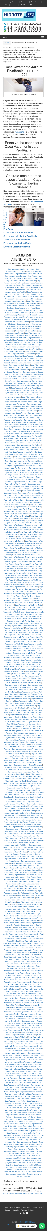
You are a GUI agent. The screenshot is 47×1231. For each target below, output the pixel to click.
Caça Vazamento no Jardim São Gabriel (23, 994)
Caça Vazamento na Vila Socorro (23, 670)
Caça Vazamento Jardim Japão (30, 1082)
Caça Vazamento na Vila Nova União (28, 605)
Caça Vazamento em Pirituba (26, 804)
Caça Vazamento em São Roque (23, 1157)
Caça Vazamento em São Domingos (24, 319)
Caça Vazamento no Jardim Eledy (22, 837)
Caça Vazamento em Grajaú (24, 728)
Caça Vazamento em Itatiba (16, 1174)
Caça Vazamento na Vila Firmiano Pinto (27, 527)
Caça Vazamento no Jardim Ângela (24, 758)
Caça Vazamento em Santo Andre (29, 1098)
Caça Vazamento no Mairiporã (25, 1165)
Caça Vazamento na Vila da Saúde (23, 498)
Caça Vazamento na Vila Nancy (23, 591)
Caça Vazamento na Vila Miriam (15, 577)
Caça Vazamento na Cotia (15, 1114)
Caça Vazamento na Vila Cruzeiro (23, 494)
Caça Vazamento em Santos (15, 1101)
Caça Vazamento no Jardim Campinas (21, 785)
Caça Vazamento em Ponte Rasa (25, 411)
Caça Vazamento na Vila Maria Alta (24, 572)
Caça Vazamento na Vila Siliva (26, 669)
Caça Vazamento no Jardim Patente (25, 920)
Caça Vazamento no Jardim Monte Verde (26, 904)
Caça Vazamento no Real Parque (25, 977)
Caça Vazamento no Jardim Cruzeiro (30, 808)
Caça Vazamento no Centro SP (23, 725)
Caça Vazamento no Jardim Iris (21, 866)
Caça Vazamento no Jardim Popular (25, 943)
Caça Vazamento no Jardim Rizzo (29, 954)
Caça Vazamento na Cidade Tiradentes (22, 377)
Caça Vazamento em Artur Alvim (22, 270)
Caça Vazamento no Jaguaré (31, 742)
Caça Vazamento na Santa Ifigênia (24, 422)
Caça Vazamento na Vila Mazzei (15, 472)
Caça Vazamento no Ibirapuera (25, 733)
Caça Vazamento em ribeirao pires (22, 1109)
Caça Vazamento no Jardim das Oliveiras (27, 827)
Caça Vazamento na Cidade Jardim (17, 365)
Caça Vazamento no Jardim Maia (23, 882)
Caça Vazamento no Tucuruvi (30, 1062)
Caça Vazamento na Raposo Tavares (21, 417)
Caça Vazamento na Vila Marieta (24, 402)
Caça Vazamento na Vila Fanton (23, 524)
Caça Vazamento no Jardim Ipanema (21, 865)
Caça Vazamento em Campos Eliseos (29, 274)
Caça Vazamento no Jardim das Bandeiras (21, 820)
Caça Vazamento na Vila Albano (29, 431)
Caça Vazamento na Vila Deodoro (16, 504)
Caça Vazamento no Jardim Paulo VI (27, 927)
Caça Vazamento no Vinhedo (32, 1172)
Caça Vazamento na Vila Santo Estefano (22, 656)
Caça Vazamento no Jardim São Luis (23, 1000)
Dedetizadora (24, 2)
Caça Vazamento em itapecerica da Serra (23, 1122)
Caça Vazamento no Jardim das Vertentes (21, 829)
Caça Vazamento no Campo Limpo (23, 1074)
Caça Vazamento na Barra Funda (26, 349)
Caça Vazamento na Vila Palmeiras (22, 610)
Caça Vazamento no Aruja (33, 1105)
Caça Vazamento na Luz (26, 395)
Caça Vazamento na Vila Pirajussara (24, 625)
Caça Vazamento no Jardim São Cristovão (26, 991)
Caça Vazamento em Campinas (22, 1118)
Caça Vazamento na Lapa (32, 390)
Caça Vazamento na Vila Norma (22, 596)
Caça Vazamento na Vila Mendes (24, 555)
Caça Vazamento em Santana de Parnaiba (25, 1147)
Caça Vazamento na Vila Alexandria (29, 436)
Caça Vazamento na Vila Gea (15, 534)
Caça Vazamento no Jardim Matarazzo (28, 765)
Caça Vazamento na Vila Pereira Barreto (27, 619)
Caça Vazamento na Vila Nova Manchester (20, 1073)
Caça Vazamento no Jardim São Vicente (20, 1009)
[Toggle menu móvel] (42, 37)
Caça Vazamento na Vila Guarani (22, 540)
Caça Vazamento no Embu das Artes (21, 1153)
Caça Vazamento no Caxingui (24, 724)
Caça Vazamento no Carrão (15, 721)
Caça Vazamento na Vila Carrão (22, 478)
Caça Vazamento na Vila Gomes (29, 536)
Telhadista (22, 5)
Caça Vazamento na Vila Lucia (30, 566)
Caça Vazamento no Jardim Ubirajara (22, 1035)
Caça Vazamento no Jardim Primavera (24, 944)
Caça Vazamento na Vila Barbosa (26, 456)
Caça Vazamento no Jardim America (25, 749)
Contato (30, 5)
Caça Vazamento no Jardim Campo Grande (23, 789)
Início (4, 2)
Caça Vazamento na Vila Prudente (29, 635)
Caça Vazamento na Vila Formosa (16, 529)
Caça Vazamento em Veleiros (26, 335)
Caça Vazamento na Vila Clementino (29, 486)
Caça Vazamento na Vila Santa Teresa (27, 653)
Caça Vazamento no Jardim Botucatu (25, 779)
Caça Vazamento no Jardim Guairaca (23, 850)
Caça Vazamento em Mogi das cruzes (21, 1108)
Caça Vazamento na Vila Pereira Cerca (21, 621)
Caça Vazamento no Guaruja (27, 1142)
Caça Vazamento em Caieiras (32, 1160)
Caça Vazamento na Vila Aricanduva (23, 453)
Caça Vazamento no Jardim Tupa (24, 1034)
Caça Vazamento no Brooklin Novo (23, 705)
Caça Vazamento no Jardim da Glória (21, 811)
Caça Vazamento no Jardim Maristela (21, 897)
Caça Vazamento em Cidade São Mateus (21, 376)
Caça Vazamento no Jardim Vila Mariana (27, 1048)
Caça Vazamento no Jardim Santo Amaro (27, 982)
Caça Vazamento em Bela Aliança (23, 350)
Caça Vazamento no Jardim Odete (28, 911)
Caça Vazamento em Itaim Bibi (25, 289)
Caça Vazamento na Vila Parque (25, 614)
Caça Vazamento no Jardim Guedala (29, 856)
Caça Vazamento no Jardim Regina (25, 950)
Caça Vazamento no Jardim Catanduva (29, 797)
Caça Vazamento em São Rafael (23, 327)
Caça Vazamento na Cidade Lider (17, 369)
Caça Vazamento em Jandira (31, 1151)
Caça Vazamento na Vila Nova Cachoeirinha (23, 597)
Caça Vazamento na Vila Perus (22, 622)
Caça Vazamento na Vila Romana (24, 641)
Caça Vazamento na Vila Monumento (23, 583)
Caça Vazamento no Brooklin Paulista (22, 706)
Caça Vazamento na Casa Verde (25, 358)
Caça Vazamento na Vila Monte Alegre (24, 582)
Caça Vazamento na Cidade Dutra (31, 363)
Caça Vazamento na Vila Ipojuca (23, 556)
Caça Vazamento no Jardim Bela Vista (21, 772)
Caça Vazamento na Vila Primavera (24, 631)
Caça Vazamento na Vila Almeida (16, 438)
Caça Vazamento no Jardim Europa (31, 840)
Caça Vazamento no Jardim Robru (16, 957)
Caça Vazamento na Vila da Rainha (25, 497)
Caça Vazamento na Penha (27, 406)
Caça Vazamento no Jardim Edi (24, 836)
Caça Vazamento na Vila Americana (23, 441)
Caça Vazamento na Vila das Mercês (28, 502)
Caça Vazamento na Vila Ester (26, 523)
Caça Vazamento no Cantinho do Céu (23, 716)
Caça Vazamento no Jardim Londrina (29, 879)
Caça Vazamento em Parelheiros (26, 303)
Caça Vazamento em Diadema (16, 1094)
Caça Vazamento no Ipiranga (15, 737)
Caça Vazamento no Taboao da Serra (24, 1121)
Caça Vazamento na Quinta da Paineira (28, 415)
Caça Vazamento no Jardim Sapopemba (22, 1010)
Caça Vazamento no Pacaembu (24, 1066)
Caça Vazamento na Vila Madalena (16, 568)
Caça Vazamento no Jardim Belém (22, 773)
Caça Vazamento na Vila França (31, 532)
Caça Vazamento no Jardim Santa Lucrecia (24, 965)
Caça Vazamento (13, 2)
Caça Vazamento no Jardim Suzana (24, 1023)
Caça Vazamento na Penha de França (23, 407)
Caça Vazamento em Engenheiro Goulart (21, 280)
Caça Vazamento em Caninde (15, 276)
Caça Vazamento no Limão (32, 1057)
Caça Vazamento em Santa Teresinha (23, 423)
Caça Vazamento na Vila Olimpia (15, 607)
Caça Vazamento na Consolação (24, 382)
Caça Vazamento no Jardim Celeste (21, 799)
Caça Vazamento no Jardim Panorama (22, 914)
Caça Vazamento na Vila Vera (15, 685)
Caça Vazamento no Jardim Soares (23, 1017)
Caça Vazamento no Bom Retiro (26, 701)
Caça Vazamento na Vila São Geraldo (21, 664)
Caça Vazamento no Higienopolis (22, 729)
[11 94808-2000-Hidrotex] (19, 15)
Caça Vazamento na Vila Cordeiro (25, 493)
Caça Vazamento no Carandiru (30, 719)
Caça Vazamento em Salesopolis (15, 1128)
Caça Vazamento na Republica (22, 418)
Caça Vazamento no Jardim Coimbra (23, 805)
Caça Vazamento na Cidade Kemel (29, 367)
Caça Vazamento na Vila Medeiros (16, 550)
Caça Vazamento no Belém (20, 699)
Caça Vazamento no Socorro (25, 973)
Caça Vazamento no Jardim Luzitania (21, 881)
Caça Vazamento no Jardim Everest (21, 842)
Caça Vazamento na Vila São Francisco (27, 662)
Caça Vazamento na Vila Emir (26, 518)
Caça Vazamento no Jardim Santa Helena (21, 964)
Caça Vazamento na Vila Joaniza (29, 561)
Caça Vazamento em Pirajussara (17, 312)
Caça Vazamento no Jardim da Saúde (28, 817)
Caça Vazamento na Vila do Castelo (28, 507)
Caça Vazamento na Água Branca (25, 340)
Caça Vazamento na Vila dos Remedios (24, 514)
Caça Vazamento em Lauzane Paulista (22, 295)
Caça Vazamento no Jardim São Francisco (21, 993)
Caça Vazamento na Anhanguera (23, 345)
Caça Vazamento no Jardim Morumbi (21, 906)
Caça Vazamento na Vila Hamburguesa (21, 545)
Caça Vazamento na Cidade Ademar (23, 359)
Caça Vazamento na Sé (18, 427)
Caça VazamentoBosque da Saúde (24, 702)
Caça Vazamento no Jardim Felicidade (22, 843)
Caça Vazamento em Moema (26, 299)
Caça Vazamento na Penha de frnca (28, 1071)
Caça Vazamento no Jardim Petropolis (21, 937)
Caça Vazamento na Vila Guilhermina (27, 543)
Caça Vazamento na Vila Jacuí (18, 559)
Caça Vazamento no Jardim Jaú (25, 874)
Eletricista (5, 5)
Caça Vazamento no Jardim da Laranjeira (22, 812)
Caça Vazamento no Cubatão (24, 1169)
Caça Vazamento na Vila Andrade (29, 445)
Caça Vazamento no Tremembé (15, 1064)
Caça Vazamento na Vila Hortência (16, 1085)
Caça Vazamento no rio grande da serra (28, 1130)
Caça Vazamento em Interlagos (15, 287)
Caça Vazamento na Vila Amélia (25, 440)
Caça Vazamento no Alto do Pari (30, 692)
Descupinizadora (35, 2)
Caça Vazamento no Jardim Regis (24, 951)
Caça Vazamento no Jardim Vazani (25, 1041)
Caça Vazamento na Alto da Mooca (24, 688)
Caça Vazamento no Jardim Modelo (22, 898)
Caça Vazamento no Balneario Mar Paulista (21, 694)
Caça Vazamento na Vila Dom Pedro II (22, 510)
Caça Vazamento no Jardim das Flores (23, 821)
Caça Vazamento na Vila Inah (32, 548)
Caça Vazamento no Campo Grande (23, 715)
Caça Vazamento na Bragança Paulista (29, 1175)
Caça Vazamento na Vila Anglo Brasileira (21, 447)
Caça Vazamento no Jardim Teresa (29, 1028)
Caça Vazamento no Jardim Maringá (30, 895)
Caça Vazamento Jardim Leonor (24, 875)
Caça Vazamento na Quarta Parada (23, 412)
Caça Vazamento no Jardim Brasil (24, 780)
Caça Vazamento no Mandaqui (15, 1060)
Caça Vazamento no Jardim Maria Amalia (27, 888)
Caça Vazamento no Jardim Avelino (17, 767)
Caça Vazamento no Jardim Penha (23, 930)
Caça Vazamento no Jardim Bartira (31, 769)
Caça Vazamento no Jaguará (25, 740)
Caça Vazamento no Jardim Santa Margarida (23, 967)
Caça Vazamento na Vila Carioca (31, 475)
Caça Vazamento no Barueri (33, 1092)
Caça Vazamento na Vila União (29, 683)
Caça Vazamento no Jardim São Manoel (23, 1001)
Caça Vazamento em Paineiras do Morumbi (21, 401)
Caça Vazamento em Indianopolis (29, 285)
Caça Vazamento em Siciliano (26, 331)
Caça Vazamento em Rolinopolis (25, 315)
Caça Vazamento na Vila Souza (22, 674)
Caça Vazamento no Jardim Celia (22, 800)
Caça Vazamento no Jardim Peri (31, 934)
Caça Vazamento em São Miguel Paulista (21, 326)
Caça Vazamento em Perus (25, 308)
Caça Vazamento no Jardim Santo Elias (21, 984)
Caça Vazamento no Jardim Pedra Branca (21, 929)
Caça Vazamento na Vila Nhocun (22, 592)
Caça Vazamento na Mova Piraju (29, 399)
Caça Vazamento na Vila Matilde (24, 465)
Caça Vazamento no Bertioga (26, 1137)
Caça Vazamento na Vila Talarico (24, 678)
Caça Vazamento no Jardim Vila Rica (21, 1050)
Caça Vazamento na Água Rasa (24, 344)
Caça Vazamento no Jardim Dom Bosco (22, 830)
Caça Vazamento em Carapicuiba (25, 1146)
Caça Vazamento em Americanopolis (21, 269)
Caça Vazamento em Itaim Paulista (23, 290)
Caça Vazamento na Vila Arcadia (25, 452)
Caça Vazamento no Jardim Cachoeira (29, 783)
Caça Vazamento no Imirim (32, 735)
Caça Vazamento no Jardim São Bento (22, 985)
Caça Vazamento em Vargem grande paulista (26, 1112)
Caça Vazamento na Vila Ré (14, 637)
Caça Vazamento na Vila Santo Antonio (21, 655)
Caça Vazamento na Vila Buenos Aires (23, 466)
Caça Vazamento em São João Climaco (23, 320)
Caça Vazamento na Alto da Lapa (25, 687)
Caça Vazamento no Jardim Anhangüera (23, 759)
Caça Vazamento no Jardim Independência (26, 863)
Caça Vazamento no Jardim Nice (22, 907)
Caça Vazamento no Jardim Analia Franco (22, 752)
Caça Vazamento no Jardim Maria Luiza (22, 891)
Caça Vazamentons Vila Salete (24, 646)
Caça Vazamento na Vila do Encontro (21, 509)
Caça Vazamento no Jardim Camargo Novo (23, 786)
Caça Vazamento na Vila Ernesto (23, 519)
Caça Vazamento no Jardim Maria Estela (21, 890)
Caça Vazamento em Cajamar (24, 1117)
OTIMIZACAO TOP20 (32, 1224)
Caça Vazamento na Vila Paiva (26, 609)
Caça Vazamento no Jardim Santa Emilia (26, 961)
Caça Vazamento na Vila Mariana (30, 575)
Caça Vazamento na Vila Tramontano (23, 679)
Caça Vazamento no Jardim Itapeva (25, 870)
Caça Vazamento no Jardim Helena (16, 858)
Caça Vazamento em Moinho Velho (23, 300)
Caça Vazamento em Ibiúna (16, 1162)
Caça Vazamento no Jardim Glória (24, 849)
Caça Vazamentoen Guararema (29, 1126)
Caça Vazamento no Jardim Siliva (25, 1016)
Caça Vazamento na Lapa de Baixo (17, 392)
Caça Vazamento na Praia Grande (24, 1103)
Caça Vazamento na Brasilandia (23, 353)
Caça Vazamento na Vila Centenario (23, 482)
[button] (42, 1226)
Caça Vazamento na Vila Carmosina (21, 477)
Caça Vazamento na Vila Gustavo (25, 513)
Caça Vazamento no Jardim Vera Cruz (23, 1042)
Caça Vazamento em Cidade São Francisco (27, 374)
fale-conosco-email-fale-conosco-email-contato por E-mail (23, 1192)
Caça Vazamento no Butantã (27, 710)
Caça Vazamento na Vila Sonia (23, 673)
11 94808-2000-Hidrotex (26, 1222)
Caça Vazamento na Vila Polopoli (23, 626)
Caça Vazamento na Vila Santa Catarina (22, 647)
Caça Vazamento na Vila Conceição (17, 488)
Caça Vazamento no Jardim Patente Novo (23, 921)
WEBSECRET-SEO (14, 1224)
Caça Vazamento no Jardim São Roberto (26, 1007)
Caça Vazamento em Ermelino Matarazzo (22, 281)
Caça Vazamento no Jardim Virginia (22, 1051)
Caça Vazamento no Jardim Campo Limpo (22, 791)
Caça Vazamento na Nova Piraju (15, 1080)
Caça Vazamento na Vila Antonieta (22, 448)
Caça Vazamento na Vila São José (22, 665)
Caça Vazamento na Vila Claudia (25, 481)
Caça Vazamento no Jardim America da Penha (24, 750)
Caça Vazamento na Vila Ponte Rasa (25, 630)
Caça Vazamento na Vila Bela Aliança (23, 461)
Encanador (14, 5)
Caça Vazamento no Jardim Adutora (17, 744)
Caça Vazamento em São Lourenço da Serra (23, 1154)
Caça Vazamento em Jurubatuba (25, 294)
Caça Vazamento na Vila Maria (26, 571)
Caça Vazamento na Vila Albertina (16, 433)
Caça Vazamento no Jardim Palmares (21, 913)
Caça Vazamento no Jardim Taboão (23, 1024)
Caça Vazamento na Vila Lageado (16, 564)
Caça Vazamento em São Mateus (29, 324)
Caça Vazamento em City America (30, 278)
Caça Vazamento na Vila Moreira (26, 587)
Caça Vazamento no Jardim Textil (15, 1030)
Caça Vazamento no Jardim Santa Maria (22, 969)
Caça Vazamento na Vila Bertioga (23, 462)
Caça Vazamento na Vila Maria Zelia (23, 336)
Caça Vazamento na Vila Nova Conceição (22, 599)
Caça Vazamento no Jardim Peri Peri (21, 936)
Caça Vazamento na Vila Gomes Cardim (20, 539)
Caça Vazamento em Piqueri (33, 310)
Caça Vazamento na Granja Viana (23, 388)
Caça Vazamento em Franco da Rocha (21, 1133)
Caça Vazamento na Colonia (27, 381)
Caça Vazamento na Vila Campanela (29, 470)
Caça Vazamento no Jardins (28, 1055)
